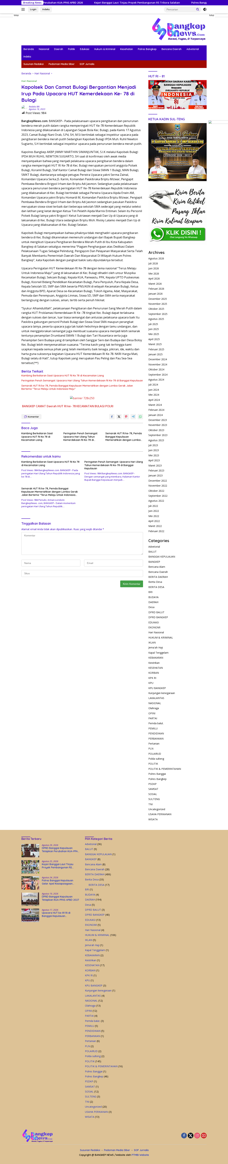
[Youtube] (204, 1136)
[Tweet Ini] (119, 416)
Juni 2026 (153, 268)
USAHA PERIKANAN (159, 814)
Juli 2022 (153, 506)
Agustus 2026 (156, 258)
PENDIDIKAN (156, 733)
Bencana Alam (156, 566)
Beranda (29, 49)
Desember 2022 (157, 480)
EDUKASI (153, 622)
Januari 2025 (155, 354)
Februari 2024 (156, 409)
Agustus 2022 (156, 500)
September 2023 (157, 435)
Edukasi (84, 49)
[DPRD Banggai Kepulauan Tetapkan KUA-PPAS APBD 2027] (30, 899)
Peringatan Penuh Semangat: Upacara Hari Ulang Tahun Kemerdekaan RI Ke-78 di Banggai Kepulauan (82, 380)
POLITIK (153, 763)
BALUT (152, 551)
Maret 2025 (155, 344)
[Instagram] (197, 1136)
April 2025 (154, 339)
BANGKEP (28, 406)
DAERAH (153, 602)
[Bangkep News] (178, 29)
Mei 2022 (153, 516)
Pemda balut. (156, 723)
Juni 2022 (153, 511)
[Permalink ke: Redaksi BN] (24, 107)
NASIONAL (154, 703)
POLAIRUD (154, 753)
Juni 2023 (153, 450)
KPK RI (152, 678)
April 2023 (154, 460)
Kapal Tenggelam (158, 652)
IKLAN (152, 642)
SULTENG (154, 799)
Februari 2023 (156, 470)
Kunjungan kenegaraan (161, 693)
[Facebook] (184, 1136)
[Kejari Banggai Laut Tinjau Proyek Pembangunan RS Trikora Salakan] (30, 866)
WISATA (153, 819)
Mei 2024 (153, 394)
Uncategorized (156, 809)
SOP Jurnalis (87, 64)
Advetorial (192, 49)
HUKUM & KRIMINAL (160, 637)
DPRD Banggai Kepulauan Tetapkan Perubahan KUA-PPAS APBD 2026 (60, 849)
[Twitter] (190, 1136)
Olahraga (153, 708)
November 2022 (157, 485)
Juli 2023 (153, 445)
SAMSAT (153, 789)
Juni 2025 (153, 329)
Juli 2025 (153, 324)
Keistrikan (154, 662)
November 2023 (157, 425)
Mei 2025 (153, 334)
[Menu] (23, 9)
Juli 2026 (153, 263)
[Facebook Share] (112, 416)
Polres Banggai (157, 773)
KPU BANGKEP (157, 688)
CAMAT (41, 406)
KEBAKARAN (155, 657)
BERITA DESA (156, 587)
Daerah (58, 49)
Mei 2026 (153, 273)
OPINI (151, 713)
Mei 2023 (153, 455)
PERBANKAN (156, 738)
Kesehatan (126, 49)
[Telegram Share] (133, 416)
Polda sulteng (156, 758)
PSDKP (152, 784)
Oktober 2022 (156, 490)
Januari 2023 (155, 475)
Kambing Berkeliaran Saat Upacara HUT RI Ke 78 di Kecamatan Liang (62, 375)
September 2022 (157, 495)
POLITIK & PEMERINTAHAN (164, 768)
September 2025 (157, 314)
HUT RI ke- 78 (66, 406)
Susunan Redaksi (34, 64)
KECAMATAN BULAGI (90, 406)
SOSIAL (152, 794)
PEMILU (153, 728)
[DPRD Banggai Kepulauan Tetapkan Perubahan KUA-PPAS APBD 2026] (30, 850)
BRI (150, 592)
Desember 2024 (157, 359)
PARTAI (152, 718)
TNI (150, 804)
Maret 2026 (155, 283)
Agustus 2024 (156, 379)
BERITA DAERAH (158, 577)
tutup (16, 15)
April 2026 (154, 278)
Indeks (46, 9)
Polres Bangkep (147, 49)
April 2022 (154, 521)
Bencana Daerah (172, 49)
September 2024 (157, 374)
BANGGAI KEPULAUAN (161, 556)
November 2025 (157, 303)
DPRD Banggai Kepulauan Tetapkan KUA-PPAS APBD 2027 (60, 898)
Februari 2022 (156, 531)
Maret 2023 (155, 465)
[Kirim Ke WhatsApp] (140, 416)
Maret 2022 (155, 526)
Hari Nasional (29, 81)
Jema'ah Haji (155, 647)
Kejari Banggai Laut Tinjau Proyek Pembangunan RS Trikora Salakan (108, 2)
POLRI (109, 406)
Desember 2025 (157, 298)
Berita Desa (155, 582)
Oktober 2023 (156, 430)
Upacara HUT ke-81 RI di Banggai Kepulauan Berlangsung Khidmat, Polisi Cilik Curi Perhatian (58, 914)
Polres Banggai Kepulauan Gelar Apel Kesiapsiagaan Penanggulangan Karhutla (57, 882)
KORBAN (153, 672)
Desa (151, 607)
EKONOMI (154, 627)
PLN (150, 748)
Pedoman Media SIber (62, 64)
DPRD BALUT (156, 612)
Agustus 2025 (156, 319)
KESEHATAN (155, 667)
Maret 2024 (155, 405)
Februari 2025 (156, 349)
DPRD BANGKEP (158, 617)
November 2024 (157, 364)
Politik (71, 49)
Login (33, 9)
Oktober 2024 (156, 369)
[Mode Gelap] (205, 9)
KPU (150, 683)
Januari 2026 (155, 293)
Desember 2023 (157, 420)
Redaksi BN (34, 106)
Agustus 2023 (156, 440)
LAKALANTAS (156, 698)
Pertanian (153, 743)
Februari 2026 (156, 288)
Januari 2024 (155, 415)
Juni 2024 (153, 389)
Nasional (44, 49)
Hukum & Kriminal (104, 49)
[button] (197, 9)
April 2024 (154, 400)
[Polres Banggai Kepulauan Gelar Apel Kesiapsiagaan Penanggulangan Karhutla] (30, 883)
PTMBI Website (140, 1155)
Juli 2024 (153, 384)
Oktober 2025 (156, 308)
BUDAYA (153, 597)
